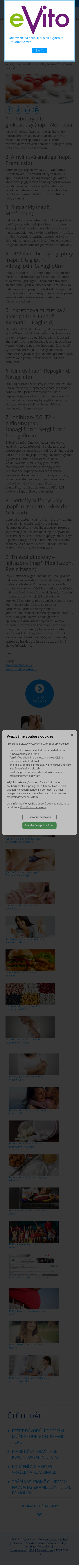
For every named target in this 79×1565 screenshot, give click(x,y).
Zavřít (39, 50)
